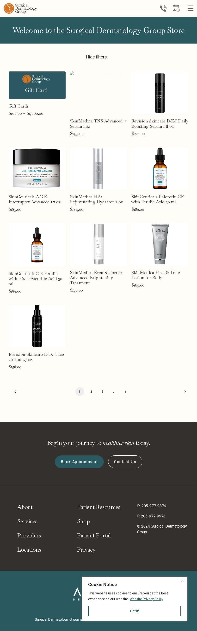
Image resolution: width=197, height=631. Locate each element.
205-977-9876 (154, 506)
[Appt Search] (176, 10)
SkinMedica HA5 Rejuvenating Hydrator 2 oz (96, 199)
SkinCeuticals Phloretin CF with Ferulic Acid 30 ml (157, 199)
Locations (29, 549)
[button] (37, 85)
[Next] (181, 393)
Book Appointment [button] (79, 461)
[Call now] (163, 8)
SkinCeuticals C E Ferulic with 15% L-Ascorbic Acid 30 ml (35, 279)
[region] (134, 599)
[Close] (182, 581)
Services (27, 521)
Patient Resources (98, 507)
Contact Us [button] (125, 461)
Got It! (134, 611)
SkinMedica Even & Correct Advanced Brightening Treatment (96, 278)
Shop (83, 521)
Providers (29, 535)
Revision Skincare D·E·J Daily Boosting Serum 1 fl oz (159, 123)
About (25, 507)
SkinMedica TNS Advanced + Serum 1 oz (98, 123)
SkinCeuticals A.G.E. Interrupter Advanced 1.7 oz (35, 199)
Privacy (86, 549)
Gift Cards (19, 106)
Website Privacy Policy (146, 599)
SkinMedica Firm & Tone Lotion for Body (155, 275)
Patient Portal (94, 535)
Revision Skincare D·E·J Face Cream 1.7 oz (36, 356)
